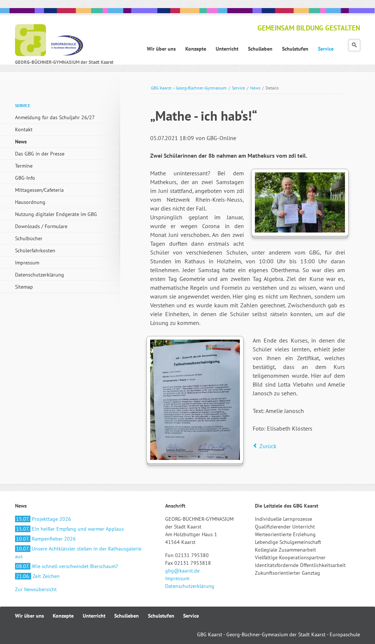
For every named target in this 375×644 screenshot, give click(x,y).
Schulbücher (28, 238)
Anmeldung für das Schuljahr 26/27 (55, 117)
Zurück (267, 446)
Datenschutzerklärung (39, 274)
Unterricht (94, 615)
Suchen (354, 45)
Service (238, 88)
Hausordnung (30, 202)
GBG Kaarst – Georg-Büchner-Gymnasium (189, 88)
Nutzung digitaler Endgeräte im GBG (56, 214)
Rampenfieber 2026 (46, 538)
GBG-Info (25, 178)
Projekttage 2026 (43, 519)
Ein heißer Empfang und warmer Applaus (70, 529)
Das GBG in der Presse (39, 153)
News (255, 88)
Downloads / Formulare (41, 226)
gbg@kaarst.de (182, 570)
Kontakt (24, 129)
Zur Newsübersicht (36, 589)
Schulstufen (161, 615)
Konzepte (63, 615)
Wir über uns (29, 615)
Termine (24, 165)
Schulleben (126, 615)
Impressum (27, 262)
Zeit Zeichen (38, 576)
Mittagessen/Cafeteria (39, 190)
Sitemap (24, 286)
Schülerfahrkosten (35, 250)
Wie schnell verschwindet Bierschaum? (67, 566)
